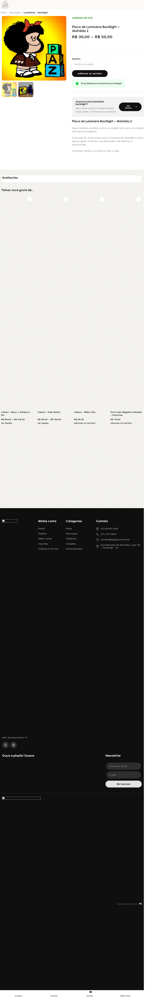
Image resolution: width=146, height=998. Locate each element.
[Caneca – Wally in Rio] (90, 302)
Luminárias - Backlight (36, 12)
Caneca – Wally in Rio (84, 412)
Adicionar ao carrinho (90, 73)
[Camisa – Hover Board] (54, 302)
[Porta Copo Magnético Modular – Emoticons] (126, 302)
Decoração (14, 12)
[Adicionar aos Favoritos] (74, 45)
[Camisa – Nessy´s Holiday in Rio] (17, 302)
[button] (5, 48)
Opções (76, 59)
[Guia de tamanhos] (81, 45)
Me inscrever (123, 784)
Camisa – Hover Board (49, 412)
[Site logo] (5, 4)
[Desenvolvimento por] (140, 904)
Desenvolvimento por (127, 904)
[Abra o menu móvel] (140, 4)
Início (3, 12)
